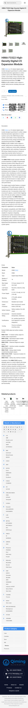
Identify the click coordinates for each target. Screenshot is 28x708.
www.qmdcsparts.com (14, 705)
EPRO (7, 475)
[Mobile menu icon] (25, 3)
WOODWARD (9, 611)
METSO (8, 521)
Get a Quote (12, 91)
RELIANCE (8, 562)
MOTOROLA (9, 525)
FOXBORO (8, 483)
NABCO (8, 533)
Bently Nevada (9, 455)
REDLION (8, 560)
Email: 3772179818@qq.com (12, 107)
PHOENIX (8, 550)
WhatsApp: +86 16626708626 (12, 105)
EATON (7, 468)
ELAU (7, 470)
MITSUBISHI (9, 523)
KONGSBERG (9, 511)
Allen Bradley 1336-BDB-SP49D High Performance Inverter (13, 405)
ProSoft (7, 556)
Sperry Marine (9, 588)
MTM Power (9, 530)
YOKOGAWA (9, 620)
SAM (7, 570)
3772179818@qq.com (15, 673)
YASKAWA (8, 618)
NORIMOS (8, 538)
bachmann (8, 452)
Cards (13, 95)
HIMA (6, 99)
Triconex (8, 597)
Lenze (7, 517)
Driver (21, 95)
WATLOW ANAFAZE (10, 606)
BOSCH (8, 457)
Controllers (17, 95)
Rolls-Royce (9, 567)
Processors (4, 97)
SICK (7, 584)
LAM (7, 515)
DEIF (7, 464)
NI (6, 535)
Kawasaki (8, 506)
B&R (7, 450)
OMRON (8, 541)
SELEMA (8, 577)
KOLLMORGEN (9, 509)
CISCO (7, 461)
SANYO (8, 573)
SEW (7, 579)
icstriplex (8, 503)
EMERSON (8, 472)
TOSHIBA (8, 594)
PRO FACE (8, 554)
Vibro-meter (9, 603)
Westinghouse (9, 608)
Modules (9, 95)
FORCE (8, 481)
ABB (7, 437)
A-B (7, 435)
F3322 (6, 69)
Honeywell (8, 499)
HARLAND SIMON (10, 492)
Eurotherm (8, 477)
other (7, 544)
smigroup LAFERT (10, 586)
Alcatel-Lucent (9, 440)
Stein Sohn (8, 591)
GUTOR (8, 489)
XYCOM (8, 614)
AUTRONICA (9, 446)
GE (6, 486)
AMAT (7, 444)
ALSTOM (8, 442)
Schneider (8, 575)
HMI (5, 642)
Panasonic (8, 547)
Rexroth (8, 565)
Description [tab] (4, 126)
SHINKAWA (8, 582)
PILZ (7, 552)
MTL (7, 527)
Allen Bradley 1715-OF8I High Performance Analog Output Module (6, 406)
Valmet (7, 600)
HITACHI (8, 497)
